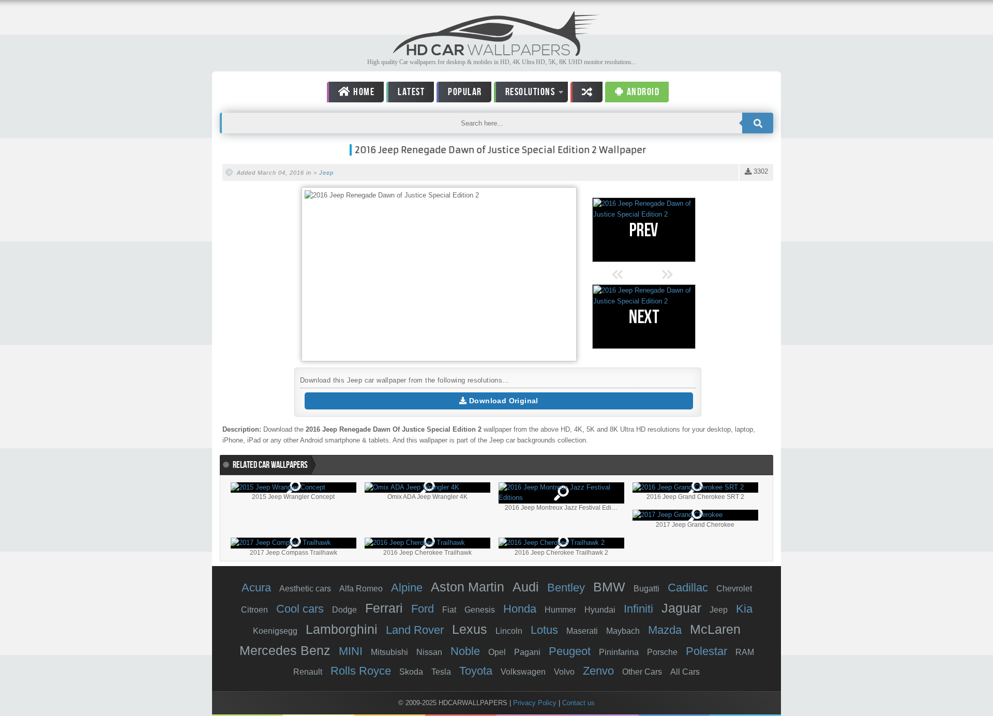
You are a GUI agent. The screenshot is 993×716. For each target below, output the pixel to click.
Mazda (665, 629)
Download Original (502, 401)
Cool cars (300, 608)
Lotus (544, 629)
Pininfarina (619, 652)
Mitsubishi (389, 652)
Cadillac (688, 587)
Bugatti (646, 588)
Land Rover (415, 629)
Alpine (407, 587)
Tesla (441, 671)
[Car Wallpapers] (496, 53)
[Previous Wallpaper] (644, 229)
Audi (526, 587)
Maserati (582, 631)
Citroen (254, 609)
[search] (757, 123)
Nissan (429, 652)
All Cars (685, 671)
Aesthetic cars (305, 588)
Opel (497, 652)
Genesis (479, 609)
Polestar (706, 651)
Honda (519, 608)
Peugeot (570, 651)
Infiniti (638, 608)
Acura (256, 587)
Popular (465, 92)
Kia (744, 608)
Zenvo (598, 670)
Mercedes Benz (284, 650)
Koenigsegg (275, 631)
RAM (744, 652)
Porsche (662, 652)
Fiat (449, 609)
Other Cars (642, 671)
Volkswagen (523, 671)
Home (363, 92)
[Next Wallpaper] (644, 316)
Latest (411, 92)
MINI (351, 651)
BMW (609, 587)
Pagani (527, 652)
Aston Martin (467, 587)
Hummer (560, 609)
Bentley (566, 587)
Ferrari (384, 608)
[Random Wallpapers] (586, 92)
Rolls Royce (360, 670)
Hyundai (599, 609)
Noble (465, 651)
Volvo (564, 671)
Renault (307, 671)
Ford (422, 608)
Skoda (411, 671)
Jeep (326, 173)
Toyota (475, 670)
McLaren (715, 629)
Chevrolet (734, 588)
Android (641, 92)
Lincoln (508, 631)
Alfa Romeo (361, 588)
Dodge (344, 609)
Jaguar (681, 608)
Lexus (469, 629)
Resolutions (524, 94)
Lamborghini (342, 629)
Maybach (623, 631)
